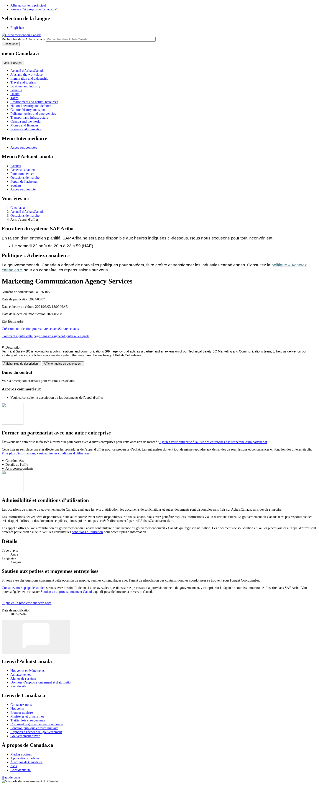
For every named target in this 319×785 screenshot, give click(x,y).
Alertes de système (23, 678)
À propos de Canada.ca (26, 762)
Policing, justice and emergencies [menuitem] (33, 113)
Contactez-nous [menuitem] (21, 704)
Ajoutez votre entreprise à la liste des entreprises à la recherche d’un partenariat (213, 442)
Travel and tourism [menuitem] (23, 82)
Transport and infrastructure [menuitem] (29, 117)
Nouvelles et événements (27, 670)
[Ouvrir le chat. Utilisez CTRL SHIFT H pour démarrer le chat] (36, 637)
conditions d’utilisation (87, 532)
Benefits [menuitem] (16, 90)
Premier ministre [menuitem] (21, 712)
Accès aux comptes (23, 147)
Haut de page (11, 777)
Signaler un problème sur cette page (27, 603)
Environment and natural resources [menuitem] (34, 102)
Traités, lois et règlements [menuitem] (27, 720)
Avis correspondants (19, 468)
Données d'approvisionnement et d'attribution (41, 682)
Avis (13, 766)
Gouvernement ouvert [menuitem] (25, 736)
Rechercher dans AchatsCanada (23, 39)
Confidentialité (20, 770)
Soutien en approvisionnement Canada (67, 591)
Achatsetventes (20, 674)
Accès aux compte (23, 189)
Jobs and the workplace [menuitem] (26, 74)
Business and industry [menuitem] (25, 86)
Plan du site (18, 686)
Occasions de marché (24, 177)
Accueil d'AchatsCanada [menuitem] (27, 70)
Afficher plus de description (21, 363)
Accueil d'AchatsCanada (27, 211)
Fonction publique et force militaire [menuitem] (34, 728)
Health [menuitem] (15, 94)
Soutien (15, 185)
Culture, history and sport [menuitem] (27, 109)
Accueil (15, 166)
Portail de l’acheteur (24, 181)
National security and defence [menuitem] (30, 106)
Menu (12, 63)
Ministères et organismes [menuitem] (27, 716)
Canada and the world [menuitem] (25, 121)
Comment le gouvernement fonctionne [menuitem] (36, 724)
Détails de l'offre (16, 464)
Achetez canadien (22, 170)
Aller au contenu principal (28, 5)
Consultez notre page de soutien (23, 588)
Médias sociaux (21, 754)
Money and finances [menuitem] (24, 125)
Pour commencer (22, 173)
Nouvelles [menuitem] (17, 708)
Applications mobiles (24, 758)
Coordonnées (14, 460)
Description (13, 347)
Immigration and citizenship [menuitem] (29, 78)
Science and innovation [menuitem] (26, 129)
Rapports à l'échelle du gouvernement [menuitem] (36, 732)
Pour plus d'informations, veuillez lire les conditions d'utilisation (45, 453)
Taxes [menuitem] (14, 98)
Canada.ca (17, 208)
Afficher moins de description (63, 363)
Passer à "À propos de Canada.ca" (34, 9)
